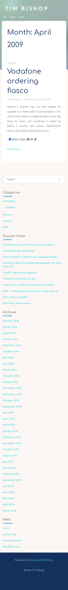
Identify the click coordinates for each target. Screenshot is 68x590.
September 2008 (12, 406)
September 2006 (12, 480)
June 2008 (9, 419)
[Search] (59, 179)
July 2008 (8, 413)
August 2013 (9, 333)
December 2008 (12, 388)
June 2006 (9, 492)
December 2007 (12, 437)
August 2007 (10, 455)
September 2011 (12, 345)
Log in (6, 528)
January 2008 (10, 431)
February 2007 (11, 474)
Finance (7, 215)
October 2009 (11, 351)
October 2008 (11, 400)
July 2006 (8, 486)
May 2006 (8, 498)
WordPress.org (11, 547)
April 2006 (9, 504)
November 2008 (12, 394)
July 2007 (8, 462)
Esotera (32, 560)
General (12, 62)
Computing (9, 201)
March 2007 (9, 468)
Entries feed (9, 534)
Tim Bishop (27, 8)
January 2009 (10, 382)
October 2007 (11, 449)
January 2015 (10, 327)
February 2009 (11, 376)
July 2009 (8, 358)
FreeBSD (10, 207)
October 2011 (10, 339)
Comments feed (12, 540)
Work (6, 227)
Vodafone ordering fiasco (24, 80)
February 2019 (11, 321)
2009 (12, 17)
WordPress (46, 560)
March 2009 (10, 370)
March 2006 (10, 511)
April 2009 (9, 364)
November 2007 (12, 443)
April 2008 (9, 425)
